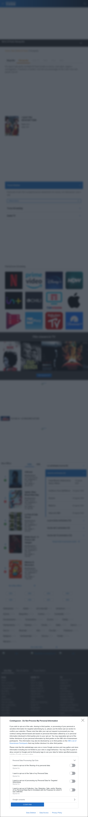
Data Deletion (31, 813)
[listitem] (44, 760)
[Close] (83, 721)
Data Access (44, 813)
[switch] (72, 765)
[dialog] (44, 767)
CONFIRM (27, 804)
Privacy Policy (57, 813)
